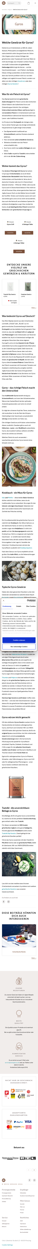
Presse (21, 1212)
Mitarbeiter (23, 1193)
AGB (21, 1221)
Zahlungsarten (5, 1223)
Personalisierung (6, 1198)
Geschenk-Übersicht (7, 1196)
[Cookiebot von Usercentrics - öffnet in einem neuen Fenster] (27, 600)
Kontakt (22, 1204)
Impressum (23, 1223)
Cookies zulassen (19, 640)
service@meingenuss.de (12, 1062)
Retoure (4, 1226)
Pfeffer (10, 497)
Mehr (33, 307)
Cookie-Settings (7, 1245)
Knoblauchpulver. (26, 548)
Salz (3, 497)
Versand (4, 1221)
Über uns (22, 1207)
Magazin (10, 9)
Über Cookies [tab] (31, 606)
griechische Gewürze (9, 889)
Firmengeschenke (6, 1193)
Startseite (4, 9)
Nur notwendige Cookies (19, 646)
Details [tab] (18, 606)
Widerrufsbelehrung (25, 1229)
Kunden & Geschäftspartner (27, 1196)
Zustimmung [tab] (7, 606)
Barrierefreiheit (24, 1232)
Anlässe (4, 1201)
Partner (22, 1209)
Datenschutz (23, 1226)
